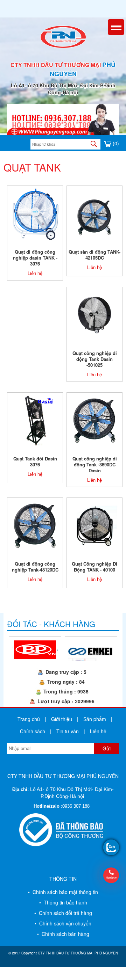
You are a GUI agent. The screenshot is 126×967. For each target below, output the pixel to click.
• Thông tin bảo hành (63, 902)
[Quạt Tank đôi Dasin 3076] (35, 419)
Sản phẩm (94, 718)
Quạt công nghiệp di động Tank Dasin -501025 (94, 359)
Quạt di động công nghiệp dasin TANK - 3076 (35, 257)
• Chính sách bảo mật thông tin (63, 891)
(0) (115, 143)
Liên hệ (35, 273)
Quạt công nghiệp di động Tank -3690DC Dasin (94, 464)
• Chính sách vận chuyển (63, 923)
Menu (116, 27)
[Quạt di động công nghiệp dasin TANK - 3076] (35, 213)
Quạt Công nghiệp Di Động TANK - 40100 (94, 566)
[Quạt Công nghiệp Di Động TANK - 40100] (94, 525)
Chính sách (32, 731)
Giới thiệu (61, 718)
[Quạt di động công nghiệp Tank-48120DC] (34, 525)
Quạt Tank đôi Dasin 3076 (35, 461)
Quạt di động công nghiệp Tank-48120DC (35, 566)
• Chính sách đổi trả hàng (63, 912)
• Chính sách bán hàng (63, 933)
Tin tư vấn (67, 731)
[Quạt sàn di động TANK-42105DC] (94, 213)
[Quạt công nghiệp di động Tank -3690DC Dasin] (94, 419)
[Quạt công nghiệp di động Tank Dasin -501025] (94, 314)
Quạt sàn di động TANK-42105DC (94, 254)
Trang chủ (29, 718)
